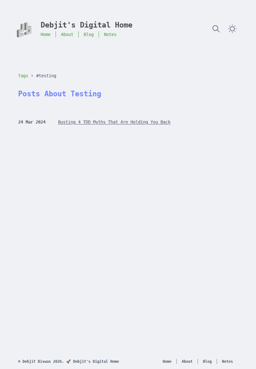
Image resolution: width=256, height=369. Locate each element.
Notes (110, 34)
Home (46, 34)
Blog (89, 34)
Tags (23, 75)
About (67, 34)
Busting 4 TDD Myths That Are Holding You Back (114, 121)
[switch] (232, 28)
